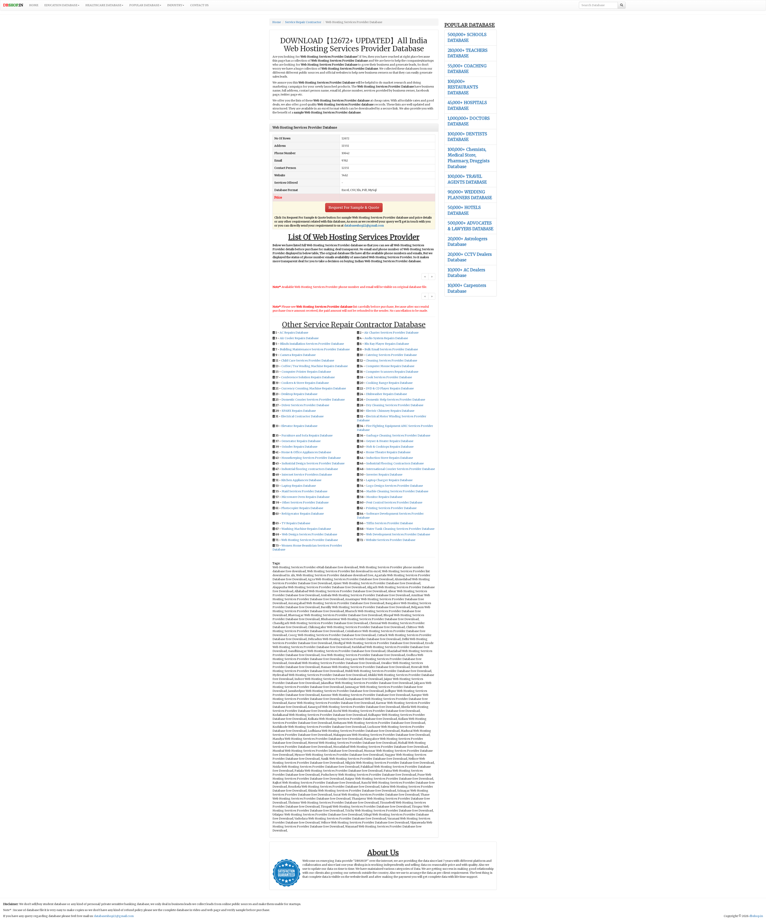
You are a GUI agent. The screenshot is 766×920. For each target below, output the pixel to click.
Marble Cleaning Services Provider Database (397, 491)
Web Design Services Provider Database (309, 534)
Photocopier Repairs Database (302, 508)
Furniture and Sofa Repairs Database (307, 435)
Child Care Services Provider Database (307, 360)
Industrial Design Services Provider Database (313, 463)
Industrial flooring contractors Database (309, 469)
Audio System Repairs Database (386, 338)
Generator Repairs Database (301, 441)
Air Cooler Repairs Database (299, 338)
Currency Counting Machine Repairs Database (313, 388)
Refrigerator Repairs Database (302, 513)
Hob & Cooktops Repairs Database (390, 446)
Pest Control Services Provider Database (394, 502)
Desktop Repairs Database (299, 394)
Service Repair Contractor (303, 22)
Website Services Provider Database (390, 540)
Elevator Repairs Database (299, 426)
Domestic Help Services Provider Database (395, 399)
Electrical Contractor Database (302, 416)
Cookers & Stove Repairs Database (305, 383)
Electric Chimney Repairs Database (390, 411)
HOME (33, 5)
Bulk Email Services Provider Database (391, 349)
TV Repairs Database (296, 523)
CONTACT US (199, 5)
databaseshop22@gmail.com (364, 225)
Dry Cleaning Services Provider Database (394, 405)
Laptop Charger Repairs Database (389, 480)
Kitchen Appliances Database (301, 480)
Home (276, 22)
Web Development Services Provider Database (398, 534)
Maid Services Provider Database (304, 491)
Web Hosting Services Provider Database (309, 540)
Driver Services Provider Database (305, 405)
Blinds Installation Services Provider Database (312, 344)
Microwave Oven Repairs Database (305, 497)
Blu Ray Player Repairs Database (386, 344)
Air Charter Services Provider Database (391, 332)
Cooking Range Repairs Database (389, 383)
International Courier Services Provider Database (400, 469)
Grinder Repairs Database (299, 446)
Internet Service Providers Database (307, 474)
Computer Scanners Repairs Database (392, 371)
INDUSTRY (174, 5)
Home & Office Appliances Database (306, 452)
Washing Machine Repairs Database (306, 529)
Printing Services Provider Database (391, 508)
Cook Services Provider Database (389, 377)
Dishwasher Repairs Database (386, 394)
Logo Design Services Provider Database (394, 486)
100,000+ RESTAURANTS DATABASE (463, 87)
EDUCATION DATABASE (60, 5)
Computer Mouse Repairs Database (390, 366)
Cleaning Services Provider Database (391, 360)
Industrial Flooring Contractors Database (395, 463)
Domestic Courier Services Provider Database (313, 399)
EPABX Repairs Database (299, 411)
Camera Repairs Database (298, 355)
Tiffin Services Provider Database (389, 523)
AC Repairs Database (294, 332)
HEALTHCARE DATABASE (103, 5)
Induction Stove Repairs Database (389, 458)
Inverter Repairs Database (384, 474)
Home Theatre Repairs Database (388, 452)
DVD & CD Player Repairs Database (390, 388)
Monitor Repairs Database (384, 497)
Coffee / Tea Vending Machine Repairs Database (314, 366)
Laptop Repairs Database (298, 486)
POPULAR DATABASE (144, 5)
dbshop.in (756, 916)
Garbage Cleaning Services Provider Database (398, 435)
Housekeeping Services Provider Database (311, 458)
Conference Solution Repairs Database (308, 377)
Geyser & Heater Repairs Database (389, 441)
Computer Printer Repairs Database (306, 371)
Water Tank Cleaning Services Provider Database (400, 529)
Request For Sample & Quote (354, 207)
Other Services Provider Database (305, 502)
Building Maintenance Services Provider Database (315, 349)
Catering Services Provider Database (391, 355)
